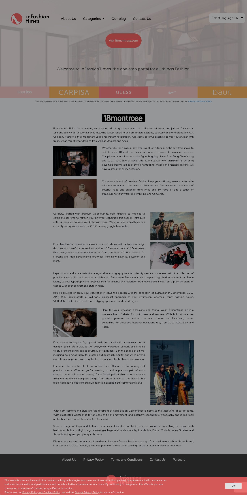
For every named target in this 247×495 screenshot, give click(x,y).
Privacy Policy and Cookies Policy (41, 492)
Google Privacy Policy (87, 492)
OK (233, 486)
